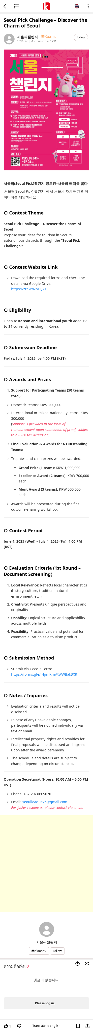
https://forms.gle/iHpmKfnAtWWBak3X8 (44, 674)
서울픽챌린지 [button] (27, 36)
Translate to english (46, 1026)
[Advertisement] (46, 863)
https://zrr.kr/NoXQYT (28, 289)
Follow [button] (80, 37)
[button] (77, 6)
